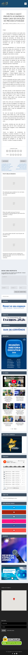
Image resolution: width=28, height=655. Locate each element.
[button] (15, 388)
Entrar (3, 630)
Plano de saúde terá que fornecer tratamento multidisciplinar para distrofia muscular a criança (14, 213)
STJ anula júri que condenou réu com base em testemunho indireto (13, 192)
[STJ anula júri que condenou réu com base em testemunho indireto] (14, 183)
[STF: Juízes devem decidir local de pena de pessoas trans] (14, 224)
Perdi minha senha (10, 630)
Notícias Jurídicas (13, 23)
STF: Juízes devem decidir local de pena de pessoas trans (13, 234)
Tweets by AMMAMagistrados (10, 498)
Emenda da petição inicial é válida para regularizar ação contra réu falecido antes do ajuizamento (14, 255)
